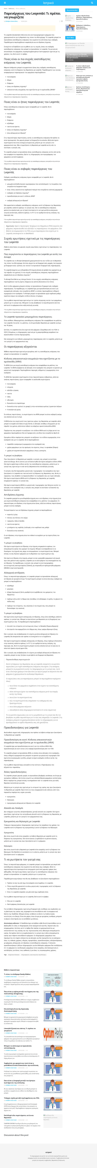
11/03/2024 (21, 1013)
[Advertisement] (33, 28)
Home (5, 8)
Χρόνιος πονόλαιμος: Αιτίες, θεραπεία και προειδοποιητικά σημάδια (83, 89)
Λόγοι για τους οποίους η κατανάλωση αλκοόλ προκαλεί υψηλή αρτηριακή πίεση (84, 78)
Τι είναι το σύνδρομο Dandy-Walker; (17, 974)
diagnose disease (13, 954)
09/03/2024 (21, 1050)
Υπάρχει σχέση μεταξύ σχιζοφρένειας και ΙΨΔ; (21, 1098)
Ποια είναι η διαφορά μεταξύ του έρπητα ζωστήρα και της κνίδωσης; (19, 1082)
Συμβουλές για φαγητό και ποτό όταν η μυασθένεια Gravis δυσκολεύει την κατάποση (21, 1064)
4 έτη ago (80, 21)
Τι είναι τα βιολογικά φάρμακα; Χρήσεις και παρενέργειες (83, 67)
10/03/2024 (21, 1033)
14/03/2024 (24, 21)
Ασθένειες (11, 8)
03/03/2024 (21, 1085)
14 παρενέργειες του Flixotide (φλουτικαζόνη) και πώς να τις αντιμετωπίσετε (77, 56)
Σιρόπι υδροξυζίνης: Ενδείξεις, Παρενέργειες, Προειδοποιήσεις (84, 17)
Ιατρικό (48, 2)
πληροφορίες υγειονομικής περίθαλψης (34, 954)
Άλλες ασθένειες (20, 8)
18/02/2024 (21, 1120)
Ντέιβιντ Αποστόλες (12, 21)
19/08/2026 (70, 60)
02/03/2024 (21, 1100)
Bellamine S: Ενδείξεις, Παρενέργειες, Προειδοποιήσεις (83, 27)
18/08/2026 (80, 71)
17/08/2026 (80, 94)
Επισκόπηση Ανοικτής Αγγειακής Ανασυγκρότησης (16, 1010)
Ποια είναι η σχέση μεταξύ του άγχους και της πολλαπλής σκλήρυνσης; (21, 993)
